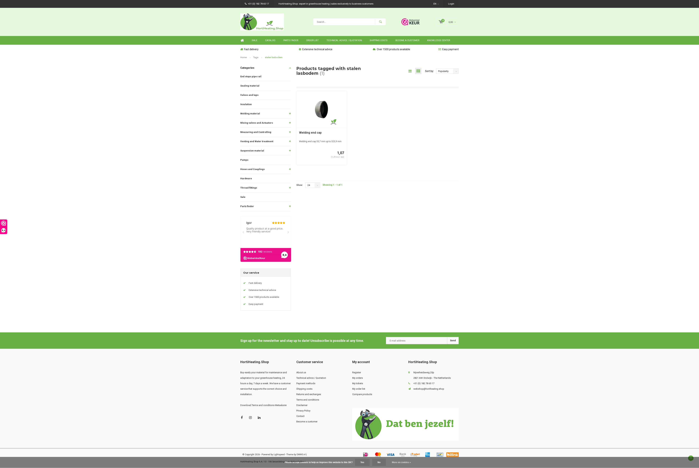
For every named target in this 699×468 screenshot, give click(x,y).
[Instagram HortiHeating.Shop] (250, 417)
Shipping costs (379, 40)
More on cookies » (401, 462)
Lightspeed (279, 454)
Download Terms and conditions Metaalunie (263, 405)
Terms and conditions (307, 399)
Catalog (270, 40)
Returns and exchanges (308, 394)
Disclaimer (301, 405)
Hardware (246, 178)
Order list (312, 40)
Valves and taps (249, 95)
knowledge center (438, 40)
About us (301, 372)
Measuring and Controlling (255, 132)
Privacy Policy (303, 410)
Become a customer (407, 40)
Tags (255, 57)
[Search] (380, 21)
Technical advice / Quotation (344, 40)
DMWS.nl (301, 454)
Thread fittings (248, 187)
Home (242, 40)
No (379, 462)
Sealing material (249, 85)
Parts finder (290, 40)
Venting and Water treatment (256, 141)
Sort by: (429, 71)
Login (451, 3)
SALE (254, 40)
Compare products (362, 394)
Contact (300, 416)
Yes (362, 462)
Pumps (244, 160)
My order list (358, 388)
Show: (299, 185)
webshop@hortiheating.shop (428, 388)
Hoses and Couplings (252, 169)
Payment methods (305, 383)
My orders (357, 378)
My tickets (357, 383)
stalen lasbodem (274, 57)
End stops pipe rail (250, 76)
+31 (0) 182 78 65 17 (258, 3)
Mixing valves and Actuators (256, 122)
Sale (242, 197)
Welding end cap (310, 132)
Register (356, 372)
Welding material (250, 113)
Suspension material (252, 150)
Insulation (246, 104)
